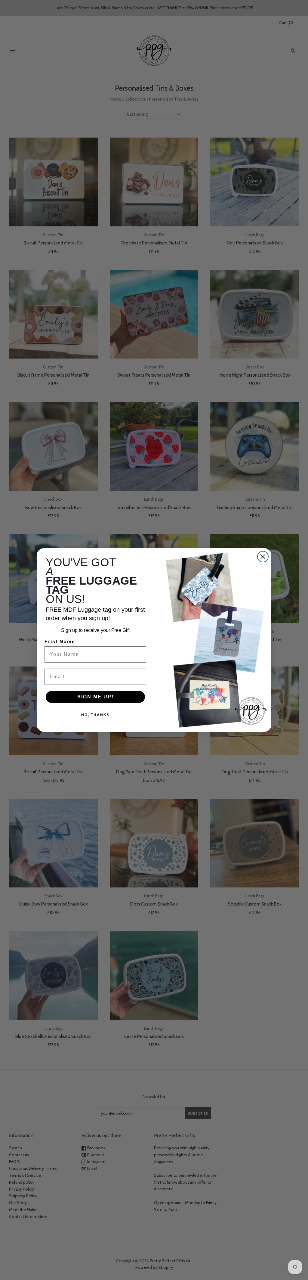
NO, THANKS (95, 715)
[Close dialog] (262, 556)
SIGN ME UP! (95, 696)
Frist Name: (61, 641)
